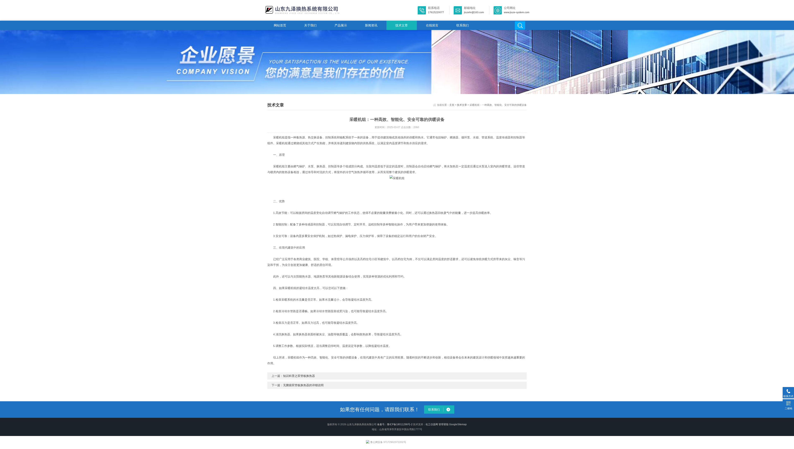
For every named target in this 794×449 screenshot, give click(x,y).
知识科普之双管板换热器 (299, 376)
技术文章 (401, 25)
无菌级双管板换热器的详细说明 (303, 385)
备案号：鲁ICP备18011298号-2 (395, 424)
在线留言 (432, 25)
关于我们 (310, 25)
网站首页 (280, 25)
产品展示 (341, 25)
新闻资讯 (371, 25)
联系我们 (462, 25)
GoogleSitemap (458, 424)
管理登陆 (443, 424)
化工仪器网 (432, 424)
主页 (451, 105)
